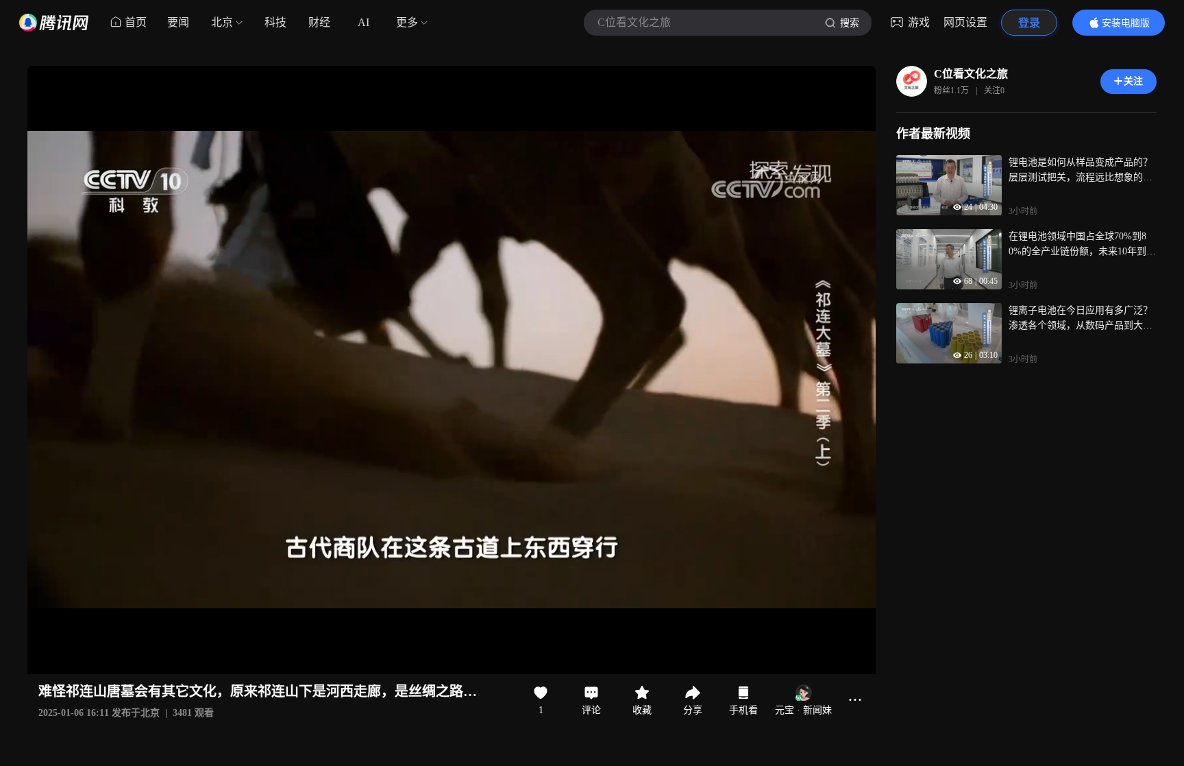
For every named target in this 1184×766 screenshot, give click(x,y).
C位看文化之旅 (971, 74)
